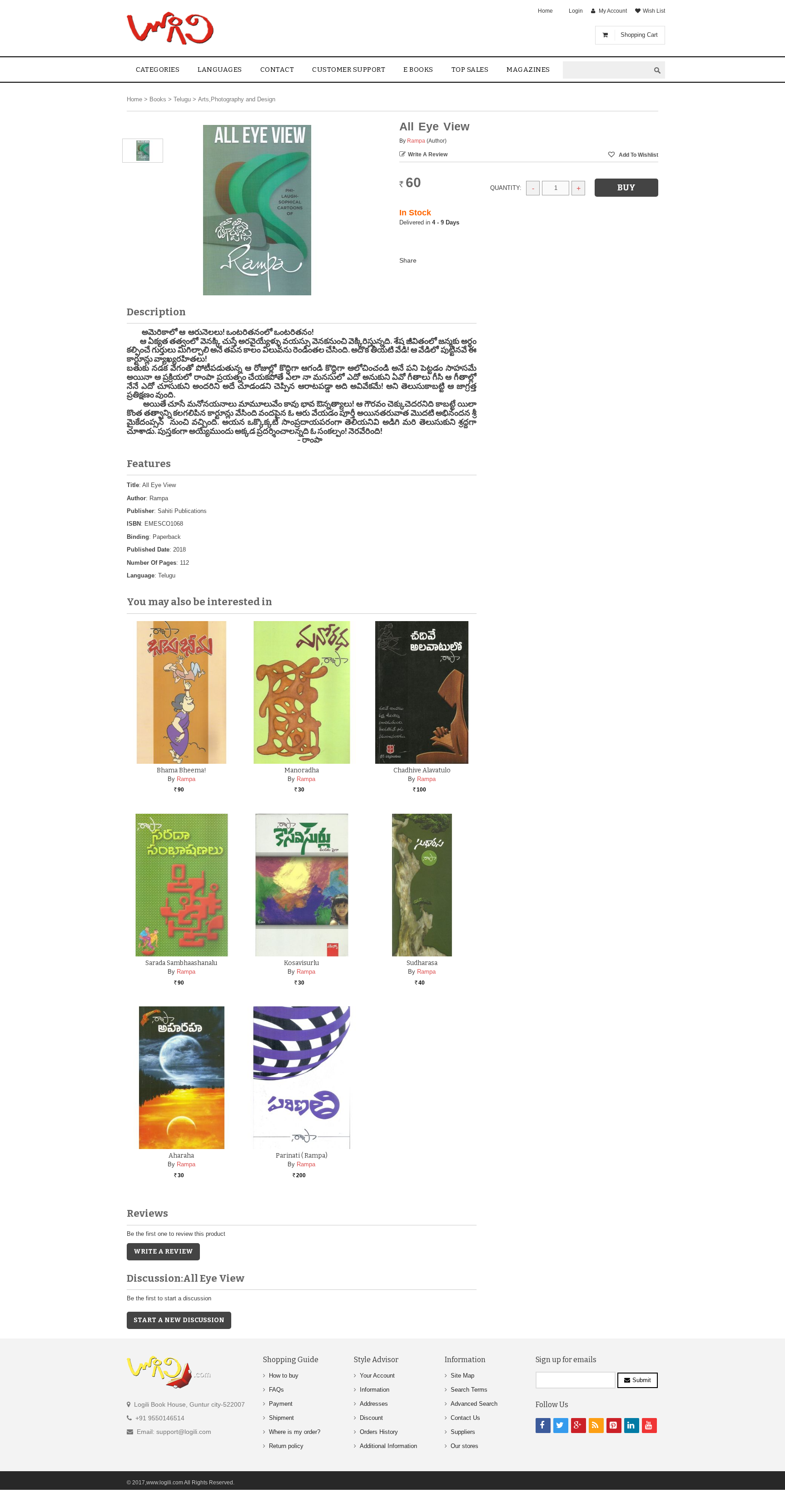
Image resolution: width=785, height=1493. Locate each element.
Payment (281, 1403)
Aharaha (181, 1156)
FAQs (276, 1389)
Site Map (462, 1375)
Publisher (140, 511)
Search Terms (469, 1389)
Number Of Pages (151, 562)
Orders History (379, 1431)
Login (576, 11)
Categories (157, 69)
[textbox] (606, 70)
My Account (613, 11)
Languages (220, 69)
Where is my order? (294, 1431)
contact (277, 69)
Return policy (286, 1446)
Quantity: (506, 187)
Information (374, 1389)
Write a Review (427, 154)
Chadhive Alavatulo (422, 770)
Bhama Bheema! (181, 770)
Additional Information (388, 1446)
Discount (371, 1417)
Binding (138, 536)
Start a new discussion (179, 1320)
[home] (171, 28)
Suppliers (463, 1431)
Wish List (654, 11)
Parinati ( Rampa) (302, 1156)
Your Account (377, 1375)
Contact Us (465, 1417)
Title (133, 485)
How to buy (283, 1375)
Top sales (470, 69)
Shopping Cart (639, 34)
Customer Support (348, 69)
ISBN (134, 523)
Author (136, 498)
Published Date (148, 549)
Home (545, 11)
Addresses (374, 1403)
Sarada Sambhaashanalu (181, 963)
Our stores (464, 1446)
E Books (418, 69)
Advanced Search (474, 1403)
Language (140, 575)
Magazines (528, 69)
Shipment (281, 1417)
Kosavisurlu (301, 963)
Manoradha (301, 770)
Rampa (416, 141)
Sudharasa (422, 963)
